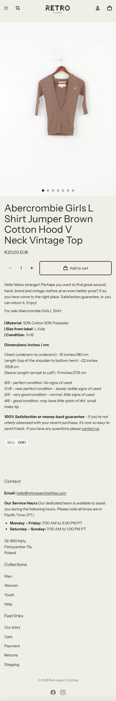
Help (8, 604)
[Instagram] (63, 692)
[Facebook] (53, 692)
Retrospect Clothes (64, 680)
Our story (12, 627)
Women (11, 585)
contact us (90, 428)
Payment (12, 645)
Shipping (11, 664)
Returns (11, 655)
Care (8, 636)
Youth (9, 594)
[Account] (98, 8)
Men (8, 576)
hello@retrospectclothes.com (41, 493)
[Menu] (6, 8)
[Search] (18, 8)
